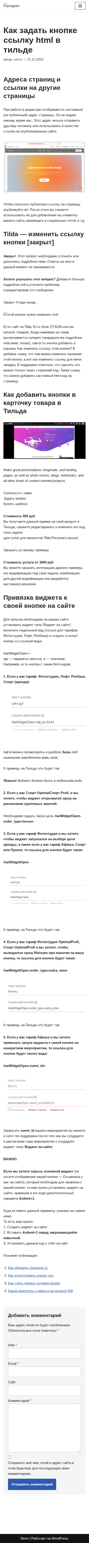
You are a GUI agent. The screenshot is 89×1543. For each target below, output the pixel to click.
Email (13, 1363)
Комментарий (19, 1401)
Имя (12, 1345)
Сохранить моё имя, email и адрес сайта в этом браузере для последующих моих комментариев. (41, 1468)
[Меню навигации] (80, 6)
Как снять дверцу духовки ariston (34, 1283)
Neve (25, 1538)
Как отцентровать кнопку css (31, 1275)
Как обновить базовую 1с (28, 1268)
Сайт (12, 1382)
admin (18, 59)
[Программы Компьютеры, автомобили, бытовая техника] (17, 6)
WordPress (60, 1538)
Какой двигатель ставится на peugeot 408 (40, 1291)
